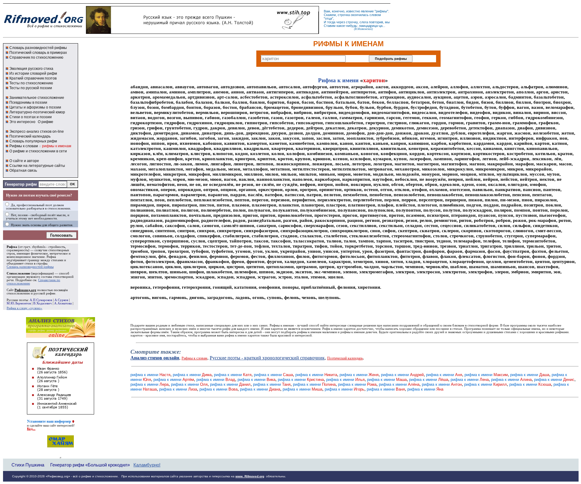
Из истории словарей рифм (33, 73)
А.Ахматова (63, 303)
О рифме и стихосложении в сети (38, 151)
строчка (344, 15)
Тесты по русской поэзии (30, 88)
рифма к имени (150, 374)
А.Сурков (61, 300)
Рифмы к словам (23, 146)
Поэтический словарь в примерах (38, 52)
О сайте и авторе (24, 161)
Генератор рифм (21, 184)
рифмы (381, 11)
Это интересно (22, 122)
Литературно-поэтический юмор (37, 112)
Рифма (12, 246)
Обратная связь (23, 170)
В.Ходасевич (42, 303)
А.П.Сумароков (41, 300)
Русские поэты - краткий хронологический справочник (267, 357)
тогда (331, 22)
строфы (41, 263)
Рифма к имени (338, 80)
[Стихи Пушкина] (202, 32)
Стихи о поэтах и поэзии (30, 117)
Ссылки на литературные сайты (37, 166)
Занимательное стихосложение (36, 98)
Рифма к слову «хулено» (24, 308)
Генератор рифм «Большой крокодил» (90, 464)
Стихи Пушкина (27, 464)
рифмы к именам (56, 146)
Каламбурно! (146, 465)
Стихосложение (18, 273)
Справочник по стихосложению (36, 57)
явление (367, 11)
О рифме (45, 122)
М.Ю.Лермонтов (19, 303)
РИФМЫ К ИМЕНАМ (348, 44)
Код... (31, 428)
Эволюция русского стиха (31, 69)
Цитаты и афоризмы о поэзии (35, 107)
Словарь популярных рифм (33, 141)
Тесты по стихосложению (31, 83)
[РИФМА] (43, 28)
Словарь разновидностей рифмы (38, 48)
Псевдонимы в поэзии (28, 102)
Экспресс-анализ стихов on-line (36, 131)
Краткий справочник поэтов (33, 78)
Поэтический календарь (30, 136)
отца (328, 18)
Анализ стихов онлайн (154, 357)
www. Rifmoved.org (249, 476)
